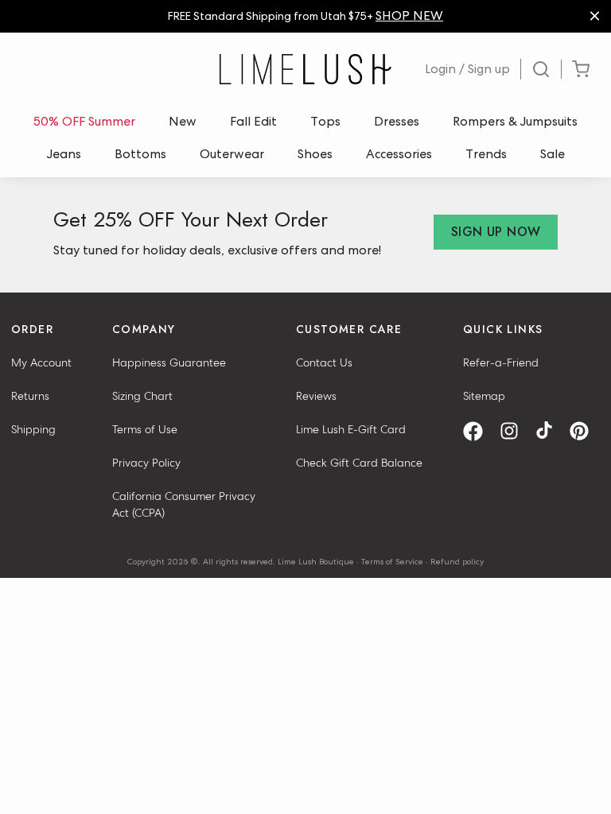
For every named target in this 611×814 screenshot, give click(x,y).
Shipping (33, 429)
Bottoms (140, 153)
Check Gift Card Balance (359, 462)
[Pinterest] (585, 431)
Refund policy (457, 561)
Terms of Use (144, 429)
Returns (30, 396)
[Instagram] (515, 431)
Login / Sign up (467, 68)
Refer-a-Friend (501, 362)
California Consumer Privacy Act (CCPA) (183, 504)
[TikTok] (549, 431)
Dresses (396, 121)
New (183, 121)
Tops (325, 121)
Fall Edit (253, 121)
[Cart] (581, 69)
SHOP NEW (409, 15)
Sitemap (484, 396)
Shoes (315, 153)
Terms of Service (392, 561)
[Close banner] (594, 16)
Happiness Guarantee (169, 362)
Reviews (316, 396)
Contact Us (324, 362)
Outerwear (232, 153)
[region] (305, 16)
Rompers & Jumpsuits (515, 121)
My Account (41, 362)
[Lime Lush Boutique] (305, 69)
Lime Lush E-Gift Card (351, 429)
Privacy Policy (146, 462)
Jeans (64, 153)
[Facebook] (478, 431)
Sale (552, 153)
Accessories (399, 153)
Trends (486, 153)
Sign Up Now (495, 232)
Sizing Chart (142, 396)
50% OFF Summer (84, 121)
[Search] (541, 69)
